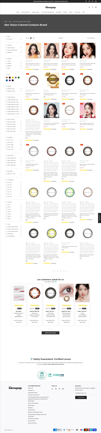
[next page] (67, 271)
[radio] (31, 38)
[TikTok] (95, 1)
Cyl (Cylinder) (10, 179)
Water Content (10, 155)
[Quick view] (39, 56)
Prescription (9, 137)
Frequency (9, 58)
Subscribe (81, 397)
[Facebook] (86, 1)
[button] (91, 38)
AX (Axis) (9, 202)
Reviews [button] (99, 217)
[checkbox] (14, 39)
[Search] (89, 7)
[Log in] (92, 7)
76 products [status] (60, 38)
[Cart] (95, 7)
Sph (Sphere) (10, 171)
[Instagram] (89, 1)
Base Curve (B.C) (11, 119)
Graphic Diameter (11, 97)
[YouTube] (92, 1)
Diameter (9, 86)
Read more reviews (50, 333)
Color (8, 74)
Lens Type (9, 45)
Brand (8, 36)
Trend (8, 224)
